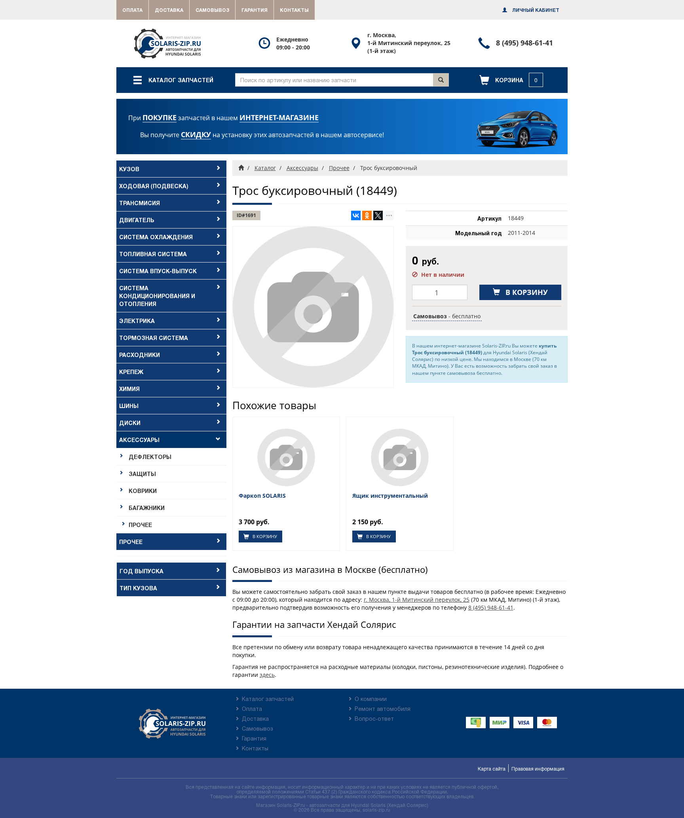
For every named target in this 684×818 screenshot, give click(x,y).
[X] (378, 215)
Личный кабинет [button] (535, 9)
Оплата (132, 9)
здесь (267, 674)
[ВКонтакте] (356, 215)
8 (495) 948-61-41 (490, 607)
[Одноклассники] (367, 215)
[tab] (171, 169)
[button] (511, 80)
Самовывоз (212, 9)
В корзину (264, 536)
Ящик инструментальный (390, 495)
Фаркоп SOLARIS (262, 495)
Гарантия (254, 9)
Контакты (294, 9)
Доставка (169, 9)
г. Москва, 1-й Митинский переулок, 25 (416, 599)
